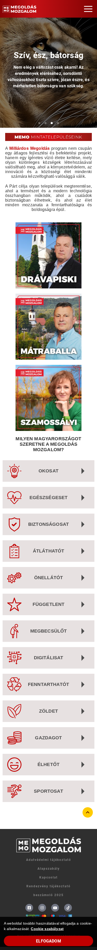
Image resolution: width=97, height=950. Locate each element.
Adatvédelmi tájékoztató (48, 860)
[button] (88, 9)
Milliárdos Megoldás (29, 148)
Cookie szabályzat (47, 929)
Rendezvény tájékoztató (48, 886)
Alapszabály (49, 868)
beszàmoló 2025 (48, 895)
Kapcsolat (48, 877)
